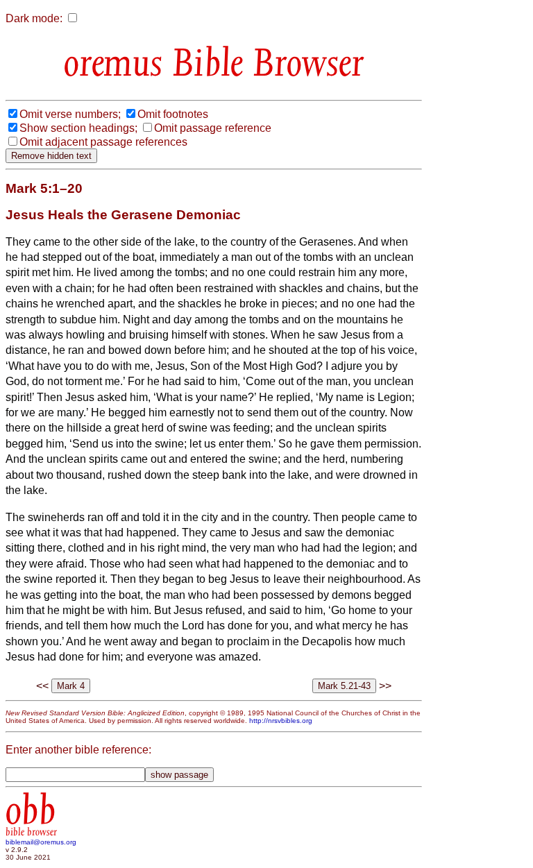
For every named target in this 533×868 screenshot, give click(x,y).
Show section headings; (78, 128)
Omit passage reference (212, 128)
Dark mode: (34, 18)
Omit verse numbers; (70, 114)
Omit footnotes (172, 114)
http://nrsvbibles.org (280, 720)
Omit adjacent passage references (103, 142)
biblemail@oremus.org (41, 842)
